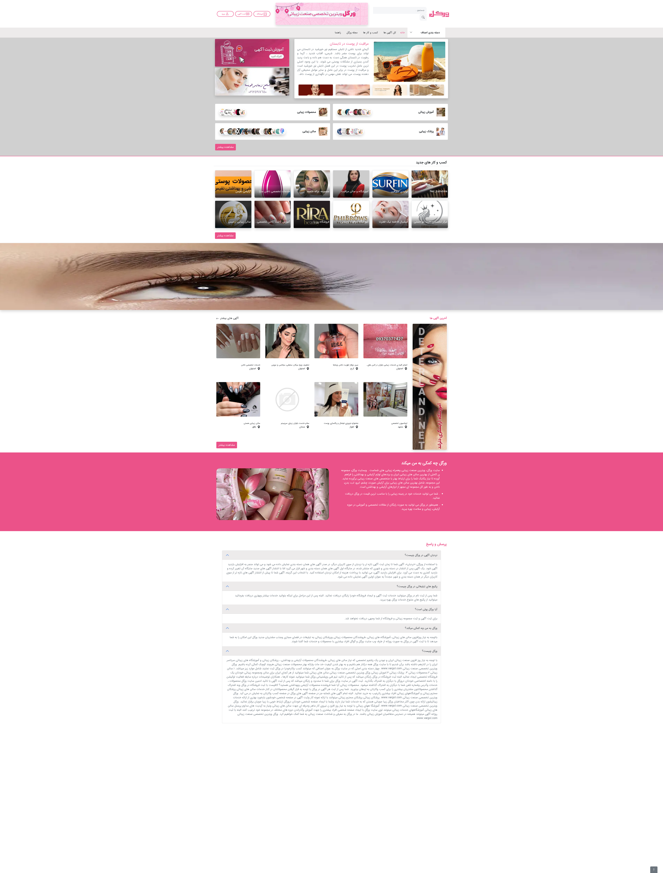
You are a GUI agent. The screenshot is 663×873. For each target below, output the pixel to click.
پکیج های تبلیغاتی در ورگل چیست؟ (417, 586)
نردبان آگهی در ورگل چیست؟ (421, 555)
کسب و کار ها (370, 33)
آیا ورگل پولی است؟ (426, 609)
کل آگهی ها (389, 33)
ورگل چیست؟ (429, 651)
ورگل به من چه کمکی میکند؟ (421, 628)
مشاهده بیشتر (225, 147)
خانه (402, 33)
